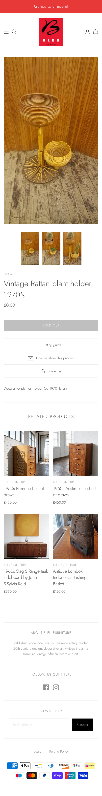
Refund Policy (59, 751)
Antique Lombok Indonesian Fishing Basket (70, 577)
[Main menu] (6, 31)
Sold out (51, 325)
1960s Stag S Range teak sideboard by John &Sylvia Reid (26, 577)
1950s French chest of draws (24, 491)
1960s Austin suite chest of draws (74, 491)
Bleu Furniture (65, 565)
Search (38, 751)
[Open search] (14, 31)
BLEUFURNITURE (15, 482)
